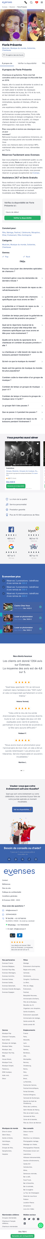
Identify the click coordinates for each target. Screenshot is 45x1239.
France (25, 1033)
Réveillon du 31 (28, 1005)
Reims (25, 1069)
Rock (28, 257)
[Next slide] (42, 25)
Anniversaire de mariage (31, 1018)
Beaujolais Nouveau (30, 995)
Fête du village (28, 986)
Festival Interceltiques (30, 1088)
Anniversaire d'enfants (31, 998)
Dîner (4, 235)
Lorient (25, 1075)
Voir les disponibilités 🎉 (22, 809)
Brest (25, 1078)
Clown (25, 1135)
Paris (25, 1036)
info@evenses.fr (20, 929)
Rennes (26, 1062)
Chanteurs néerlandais (10, 1226)
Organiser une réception (31, 1008)
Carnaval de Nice (29, 1116)
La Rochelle (27, 1082)
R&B (3, 1056)
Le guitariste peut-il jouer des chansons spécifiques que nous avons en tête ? (20, 298)
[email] (9, 859)
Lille (24, 1056)
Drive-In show (7, 1131)
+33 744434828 (23, 925)
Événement (12, 235)
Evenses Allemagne (9, 973)
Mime (25, 1170)
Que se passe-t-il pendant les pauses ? (19, 412)
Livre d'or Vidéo (28, 1209)
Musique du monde (18, 48)
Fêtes (25, 960)
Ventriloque (6, 1141)
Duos (37, 471)
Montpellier (27, 1059)
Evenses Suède (7, 982)
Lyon (25, 1043)
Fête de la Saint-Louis (30, 1113)
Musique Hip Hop (8, 1053)
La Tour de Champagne (31, 1193)
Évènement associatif (30, 1015)
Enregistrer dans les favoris (14, 55)
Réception (35, 232)
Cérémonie (26, 232)
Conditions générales (9, 896)
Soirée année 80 (29, 1021)
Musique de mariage (9, 1043)
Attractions (27, 1206)
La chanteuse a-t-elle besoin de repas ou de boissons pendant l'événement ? (22, 353)
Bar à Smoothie (28, 1183)
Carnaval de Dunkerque (31, 1098)
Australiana (9, 467)
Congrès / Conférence (31, 979)
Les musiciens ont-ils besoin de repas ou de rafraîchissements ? (21, 288)
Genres (5, 1030)
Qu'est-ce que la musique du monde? (18, 361)
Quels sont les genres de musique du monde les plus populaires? (22, 369)
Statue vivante (28, 1131)
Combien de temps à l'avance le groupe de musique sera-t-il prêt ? (21, 397)
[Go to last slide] (2, 25)
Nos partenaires (8, 960)
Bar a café (26, 1177)
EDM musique (7, 1072)
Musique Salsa (7, 1046)
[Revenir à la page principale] (7, 2)
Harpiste (5, 1154)
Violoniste (5, 1144)
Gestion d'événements (31, 1160)
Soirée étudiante (29, 1011)
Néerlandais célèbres (10, 1215)
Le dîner (26, 982)
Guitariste (31, 48)
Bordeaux (26, 1053)
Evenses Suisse (7, 979)
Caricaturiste (27, 1167)
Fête (4, 232)
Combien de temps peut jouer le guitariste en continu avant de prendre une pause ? (22, 316)
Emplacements (29, 1030)
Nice (24, 1072)
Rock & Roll (6, 1040)
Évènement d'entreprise (31, 966)
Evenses (4, 7)
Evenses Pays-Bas (8, 969)
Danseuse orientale (30, 1173)
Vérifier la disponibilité (22, 218)
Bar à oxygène (28, 1189)
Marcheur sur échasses (31, 1138)
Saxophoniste (6, 1151)
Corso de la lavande (30, 1119)
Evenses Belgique (8, 966)
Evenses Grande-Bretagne (11, 989)
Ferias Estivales (28, 1091)
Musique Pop (6, 1033)
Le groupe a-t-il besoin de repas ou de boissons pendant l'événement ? (19, 420)
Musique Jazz (7, 1049)
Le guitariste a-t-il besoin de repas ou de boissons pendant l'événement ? (20, 307)
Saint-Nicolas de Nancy (31, 1110)
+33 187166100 (20, 918)
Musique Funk (7, 1062)
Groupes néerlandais (9, 1218)
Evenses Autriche (8, 976)
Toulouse (26, 1046)
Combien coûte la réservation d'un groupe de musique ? (22, 378)
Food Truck (27, 1180)
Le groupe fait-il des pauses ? (15, 405)
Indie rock (5, 1075)
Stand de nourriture (30, 1196)
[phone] (22, 859)
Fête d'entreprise (24, 235)
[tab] (21, 39)
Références (6, 884)
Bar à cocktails (28, 1186)
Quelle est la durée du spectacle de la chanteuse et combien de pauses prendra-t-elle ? (22, 343)
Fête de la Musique (29, 1002)
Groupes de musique (26, 471)
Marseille (26, 1040)
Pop (6, 257)
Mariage (10, 232)
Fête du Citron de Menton (32, 1123)
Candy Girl (26, 1164)
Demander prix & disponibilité (15, 486)
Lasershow (27, 1154)
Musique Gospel (7, 1065)
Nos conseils (28, 1128)
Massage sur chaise (30, 1144)
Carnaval (26, 973)
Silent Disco (6, 1135)
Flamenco (5, 1069)
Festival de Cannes (29, 1085)
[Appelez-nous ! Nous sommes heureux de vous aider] (25, 2)
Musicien (12, 7)
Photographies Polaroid (31, 1148)
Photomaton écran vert (31, 1151)
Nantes (25, 1049)
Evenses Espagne (8, 992)
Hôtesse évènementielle (31, 1157)
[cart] (36, 2)
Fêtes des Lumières (30, 1106)
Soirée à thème (7, 1138)
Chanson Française (8, 1036)
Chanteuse (6, 50)
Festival (17, 232)
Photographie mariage (30, 1141)
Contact (5, 880)
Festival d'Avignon (29, 1095)
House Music (6, 1059)
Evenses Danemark (8, 986)
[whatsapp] (16, 859)
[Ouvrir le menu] (42, 2)
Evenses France (7, 963)
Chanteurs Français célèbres (8, 1222)
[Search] (31, 2)
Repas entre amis (29, 969)
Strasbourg (27, 1065)
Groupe (8, 471)
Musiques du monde (10, 1128)
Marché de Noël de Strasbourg (29, 1102)
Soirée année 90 (29, 1024)
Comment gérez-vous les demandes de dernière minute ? (19, 279)
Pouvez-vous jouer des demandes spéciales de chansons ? (22, 270)
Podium (25, 1199)
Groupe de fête (7, 1148)
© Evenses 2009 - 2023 (11, 900)
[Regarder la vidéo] (22, 25)
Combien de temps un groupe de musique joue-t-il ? (21, 388)
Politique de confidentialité (11, 892)
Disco (4, 1078)
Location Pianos (28, 1202)
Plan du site (6, 888)
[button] (11, 478)
